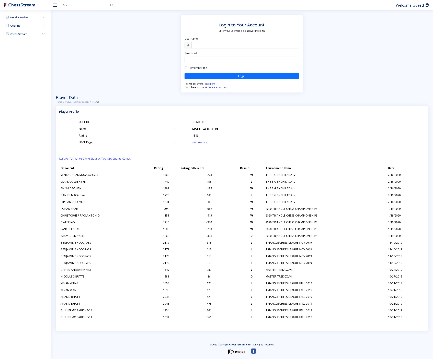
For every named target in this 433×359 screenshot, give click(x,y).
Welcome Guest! (410, 5)
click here (210, 83)
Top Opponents (111, 158)
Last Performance (70, 158)
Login (241, 76)
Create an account (218, 87)
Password (191, 53)
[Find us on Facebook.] (253, 351)
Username (191, 38)
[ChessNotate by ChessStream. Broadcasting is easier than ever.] (236, 351)
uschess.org (200, 142)
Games (126, 158)
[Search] (111, 5)
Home (59, 102)
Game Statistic (91, 158)
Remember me (198, 68)
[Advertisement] (385, 127)
